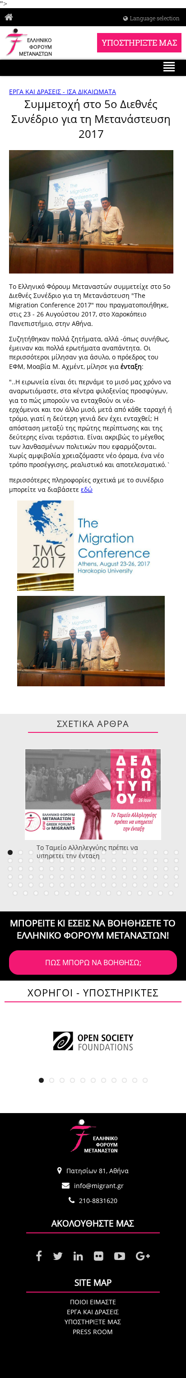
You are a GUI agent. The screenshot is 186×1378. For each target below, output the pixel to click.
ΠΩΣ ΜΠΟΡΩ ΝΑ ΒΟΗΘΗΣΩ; (93, 962)
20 (30, 860)
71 (30, 884)
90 (56, 893)
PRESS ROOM (93, 1331)
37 (30, 868)
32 (155, 860)
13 (134, 852)
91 (67, 893)
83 (155, 884)
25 (82, 860)
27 (103, 860)
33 (165, 860)
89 (46, 893)
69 (10, 884)
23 (62, 860)
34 (176, 860)
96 (118, 893)
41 (72, 868)
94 (98, 893)
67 (165, 876)
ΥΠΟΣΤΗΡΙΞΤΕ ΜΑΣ (139, 43)
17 (176, 852)
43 (93, 868)
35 (10, 868)
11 (114, 852)
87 (25, 893)
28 (114, 860)
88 (35, 893)
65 (145, 876)
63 (124, 876)
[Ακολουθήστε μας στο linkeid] (78, 1256)
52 (10, 876)
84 (165, 884)
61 (103, 876)
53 (20, 876)
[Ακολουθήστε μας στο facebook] (38, 1256)
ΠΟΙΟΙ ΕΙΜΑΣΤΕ (93, 1302)
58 (72, 876)
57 (62, 876)
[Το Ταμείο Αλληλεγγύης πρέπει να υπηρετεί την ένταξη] (93, 794)
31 (145, 860)
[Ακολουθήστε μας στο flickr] (98, 1256)
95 (108, 893)
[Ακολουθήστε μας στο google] (142, 1256)
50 (165, 868)
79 (114, 884)
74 (62, 884)
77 (93, 884)
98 (139, 893)
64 (134, 876)
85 (176, 884)
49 (155, 868)
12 (124, 852)
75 (72, 884)
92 (77, 893)
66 (155, 876)
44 (103, 868)
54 (30, 876)
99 (150, 893)
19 (20, 860)
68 (176, 876)
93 (87, 893)
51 (176, 868)
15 (155, 852)
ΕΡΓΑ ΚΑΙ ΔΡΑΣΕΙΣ (93, 1311)
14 (145, 852)
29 (124, 860)
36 (20, 868)
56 (51, 876)
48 (145, 868)
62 (114, 876)
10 (103, 852)
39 (51, 868)
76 (82, 884)
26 (93, 860)
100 (160, 893)
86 (15, 893)
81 (134, 884)
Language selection (155, 18)
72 (41, 884)
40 (62, 868)
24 (72, 860)
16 (165, 852)
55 (41, 876)
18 (10, 860)
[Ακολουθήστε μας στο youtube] (120, 1256)
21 (41, 860)
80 (124, 884)
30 (134, 860)
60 (93, 876)
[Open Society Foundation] (93, 1040)
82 (145, 884)
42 (82, 868)
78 (103, 884)
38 (41, 868)
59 (82, 876)
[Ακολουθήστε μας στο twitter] (57, 1256)
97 (129, 893)
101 (170, 893)
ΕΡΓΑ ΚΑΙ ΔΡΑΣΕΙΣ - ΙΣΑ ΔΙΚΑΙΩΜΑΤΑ (62, 91)
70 (20, 884)
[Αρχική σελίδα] (11, 17)
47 (134, 868)
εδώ (87, 489)
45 (114, 868)
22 (51, 860)
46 (124, 868)
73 (51, 884)
